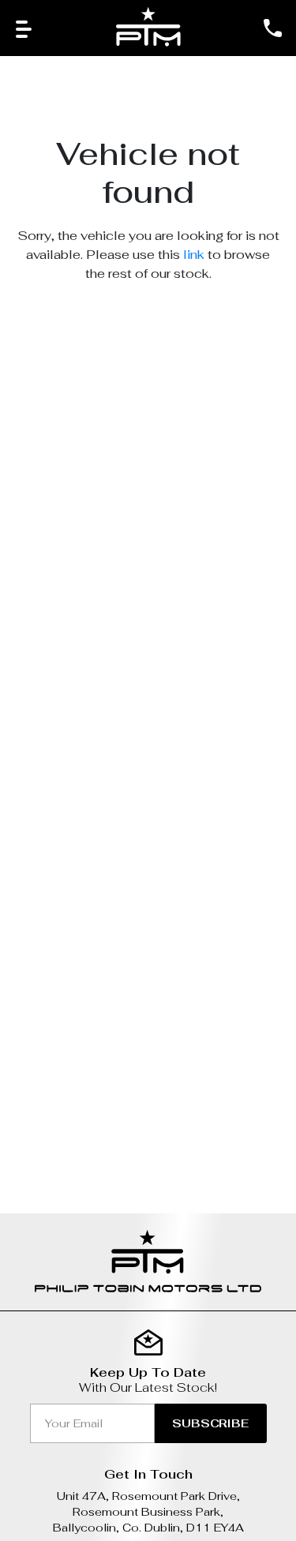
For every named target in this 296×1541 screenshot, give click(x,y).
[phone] (272, 28)
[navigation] (23, 28)
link (193, 254)
